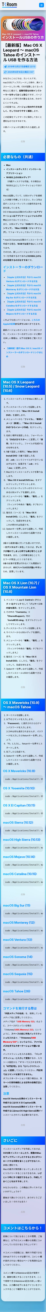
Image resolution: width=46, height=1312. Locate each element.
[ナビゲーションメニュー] (41, 5)
